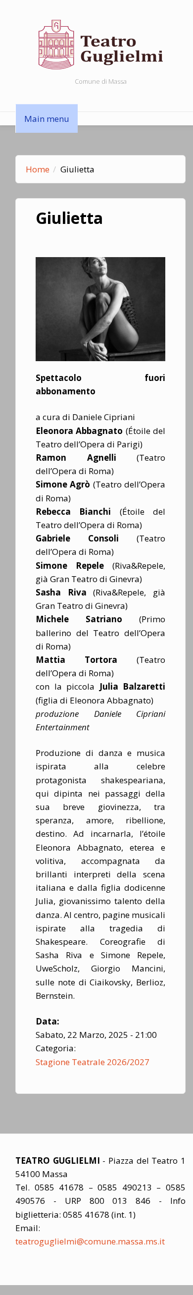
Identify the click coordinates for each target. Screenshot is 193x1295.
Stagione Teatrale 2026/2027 (92, 1062)
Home (37, 169)
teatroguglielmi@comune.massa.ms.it (90, 1241)
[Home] (101, 44)
